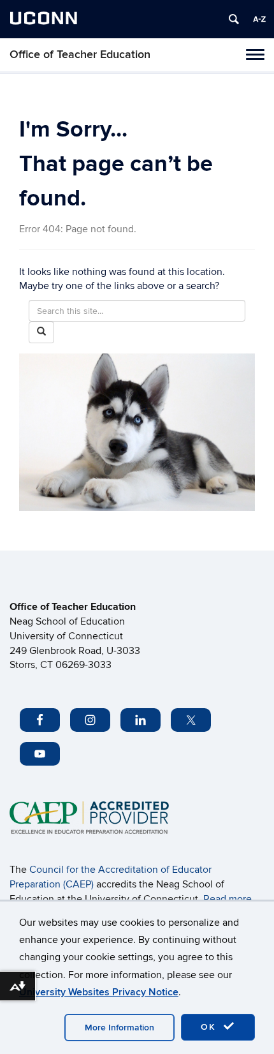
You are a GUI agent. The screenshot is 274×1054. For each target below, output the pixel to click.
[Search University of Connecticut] (234, 19)
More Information (119, 1027)
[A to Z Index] (259, 19)
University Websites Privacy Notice (98, 992)
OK (210, 1026)
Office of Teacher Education (80, 54)
